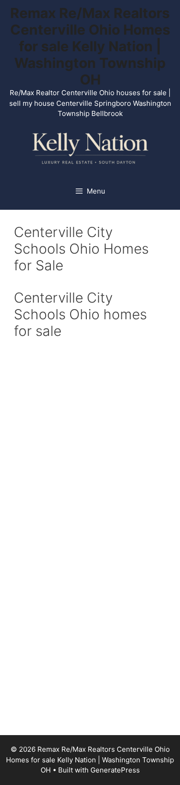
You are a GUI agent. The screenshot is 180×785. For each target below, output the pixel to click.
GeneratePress (115, 770)
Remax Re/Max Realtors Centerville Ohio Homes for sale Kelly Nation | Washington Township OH (90, 46)
